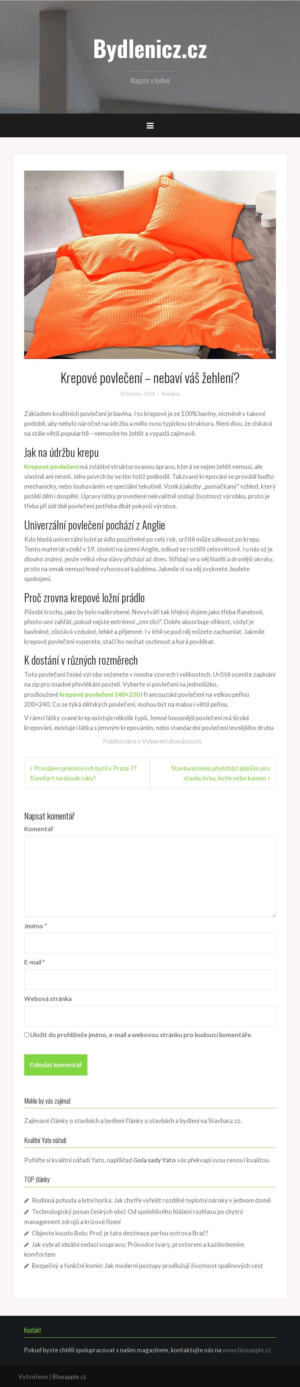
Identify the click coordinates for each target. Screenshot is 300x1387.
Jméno (35, 926)
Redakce (171, 394)
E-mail (34, 962)
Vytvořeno (33, 1376)
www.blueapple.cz (246, 1350)
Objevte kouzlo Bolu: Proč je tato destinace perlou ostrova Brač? (120, 1233)
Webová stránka (48, 998)
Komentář (38, 829)
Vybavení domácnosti (171, 741)
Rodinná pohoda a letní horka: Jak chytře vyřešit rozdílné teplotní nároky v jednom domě (151, 1200)
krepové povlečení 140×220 (100, 694)
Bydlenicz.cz (150, 48)
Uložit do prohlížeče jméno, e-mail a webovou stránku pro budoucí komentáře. (141, 1035)
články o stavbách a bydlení (162, 1120)
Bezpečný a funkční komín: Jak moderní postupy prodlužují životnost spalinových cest (147, 1265)
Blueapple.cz (69, 1376)
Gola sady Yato (154, 1160)
